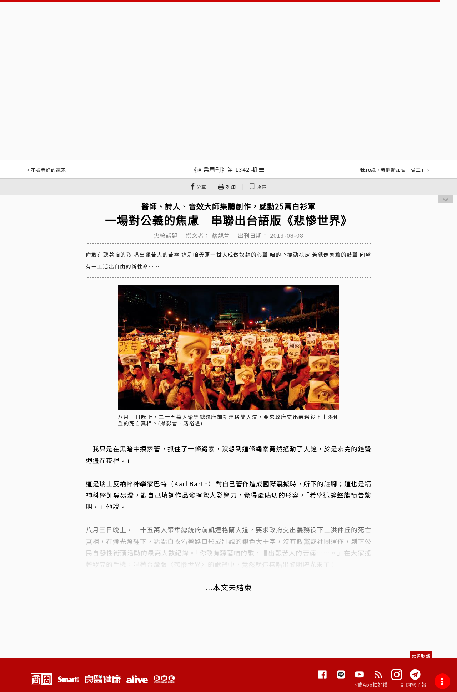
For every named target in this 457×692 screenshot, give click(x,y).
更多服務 (421, 655)
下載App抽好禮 (370, 684)
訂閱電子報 (413, 684)
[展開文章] (262, 169)
